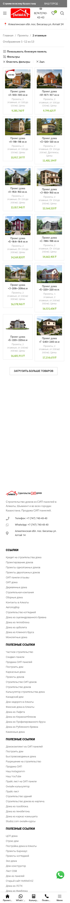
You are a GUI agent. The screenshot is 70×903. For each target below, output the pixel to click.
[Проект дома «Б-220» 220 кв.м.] (49, 274)
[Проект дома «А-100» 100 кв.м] (18, 78)
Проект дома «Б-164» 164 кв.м (18, 240)
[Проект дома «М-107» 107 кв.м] (49, 78)
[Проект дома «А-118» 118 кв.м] (18, 126)
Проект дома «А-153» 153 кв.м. (17, 190)
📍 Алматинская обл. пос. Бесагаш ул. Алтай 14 (34, 24)
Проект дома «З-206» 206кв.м (18, 286)
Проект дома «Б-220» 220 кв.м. (49, 288)
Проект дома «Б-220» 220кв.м (17, 338)
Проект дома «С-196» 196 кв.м (49, 239)
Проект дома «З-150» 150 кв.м (49, 191)
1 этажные (49, 295)
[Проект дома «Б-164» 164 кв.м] (18, 225)
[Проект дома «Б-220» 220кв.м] (18, 325)
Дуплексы (53, 152)
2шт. (42, 61)
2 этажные (15, 101)
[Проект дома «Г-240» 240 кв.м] (49, 325)
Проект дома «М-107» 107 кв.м (49, 93)
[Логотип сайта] (20, 13)
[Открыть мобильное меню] (5, 13)
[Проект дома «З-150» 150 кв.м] (49, 177)
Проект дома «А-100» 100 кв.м (17, 93)
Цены (22, 105)
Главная (8, 35)
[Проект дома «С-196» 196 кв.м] (49, 225)
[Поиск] (62, 13)
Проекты (23, 35)
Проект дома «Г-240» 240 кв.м (49, 340)
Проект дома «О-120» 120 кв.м (49, 140)
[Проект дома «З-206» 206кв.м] (18, 273)
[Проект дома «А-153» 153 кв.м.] (18, 176)
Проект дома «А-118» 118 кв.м (18, 140)
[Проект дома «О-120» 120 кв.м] (49, 126)
